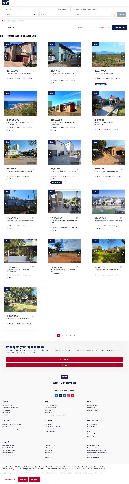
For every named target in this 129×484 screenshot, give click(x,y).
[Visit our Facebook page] (56, 395)
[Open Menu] (125, 2)
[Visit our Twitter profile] (60, 395)
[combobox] (86, 9)
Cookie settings (9, 479)
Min (42, 14)
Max (78, 14)
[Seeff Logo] (5, 2)
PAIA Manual (64, 365)
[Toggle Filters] (114, 14)
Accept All (34, 479)
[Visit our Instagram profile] (68, 395)
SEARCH (121, 14)
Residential (12, 21)
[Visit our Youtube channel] (72, 395)
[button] (6, 56)
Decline (23, 479)
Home (4, 21)
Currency (8, 14)
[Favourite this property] (33, 71)
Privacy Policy (64, 359)
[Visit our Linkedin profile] (64, 395)
